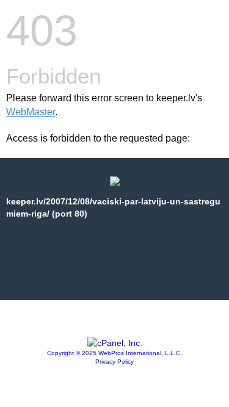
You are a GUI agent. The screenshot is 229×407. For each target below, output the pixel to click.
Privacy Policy (114, 361)
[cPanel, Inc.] (114, 343)
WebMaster (30, 112)
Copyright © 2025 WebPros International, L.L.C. (114, 353)
